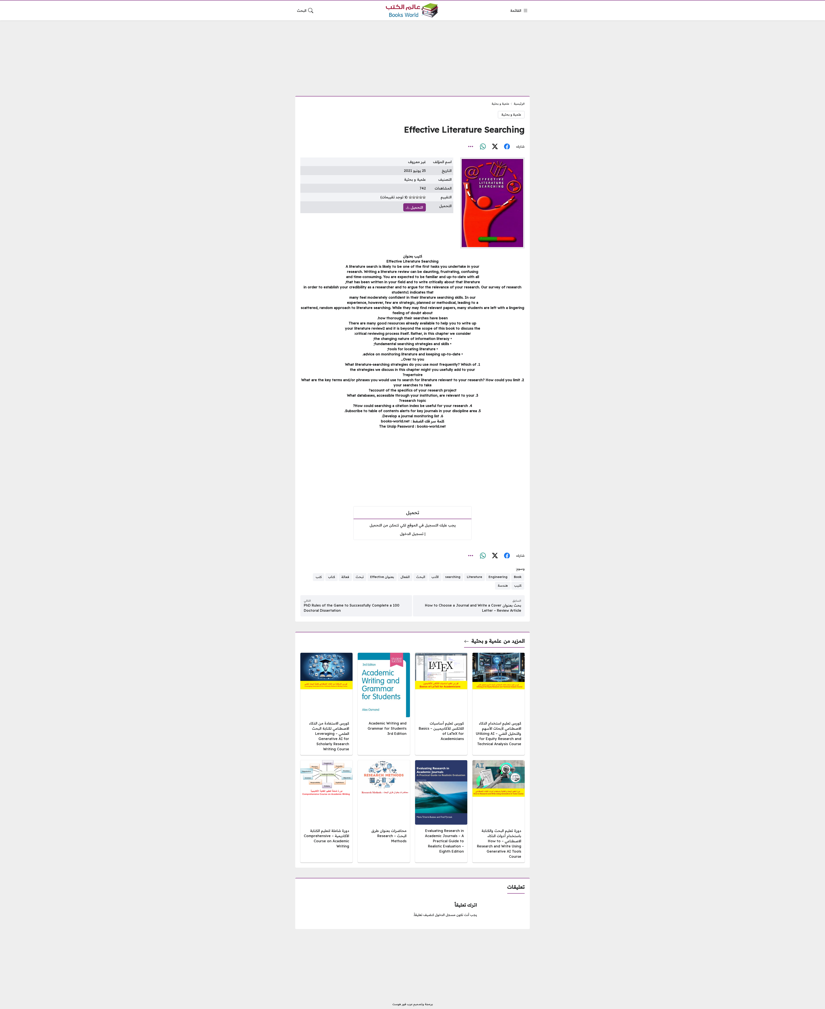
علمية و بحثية (500, 103)
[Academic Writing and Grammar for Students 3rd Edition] (384, 704)
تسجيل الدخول (411, 534)
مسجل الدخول (445, 915)
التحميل (416, 207)
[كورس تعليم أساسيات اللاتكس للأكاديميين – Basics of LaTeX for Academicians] (441, 704)
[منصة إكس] (495, 146)
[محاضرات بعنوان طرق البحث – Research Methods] (384, 811)
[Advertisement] (412, 56)
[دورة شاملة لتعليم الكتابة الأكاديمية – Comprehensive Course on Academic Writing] (326, 811)
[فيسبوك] (507, 146)
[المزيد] (471, 146)
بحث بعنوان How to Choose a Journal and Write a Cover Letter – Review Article (473, 608)
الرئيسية (519, 103)
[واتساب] (483, 146)
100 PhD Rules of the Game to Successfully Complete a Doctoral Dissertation (351, 608)
